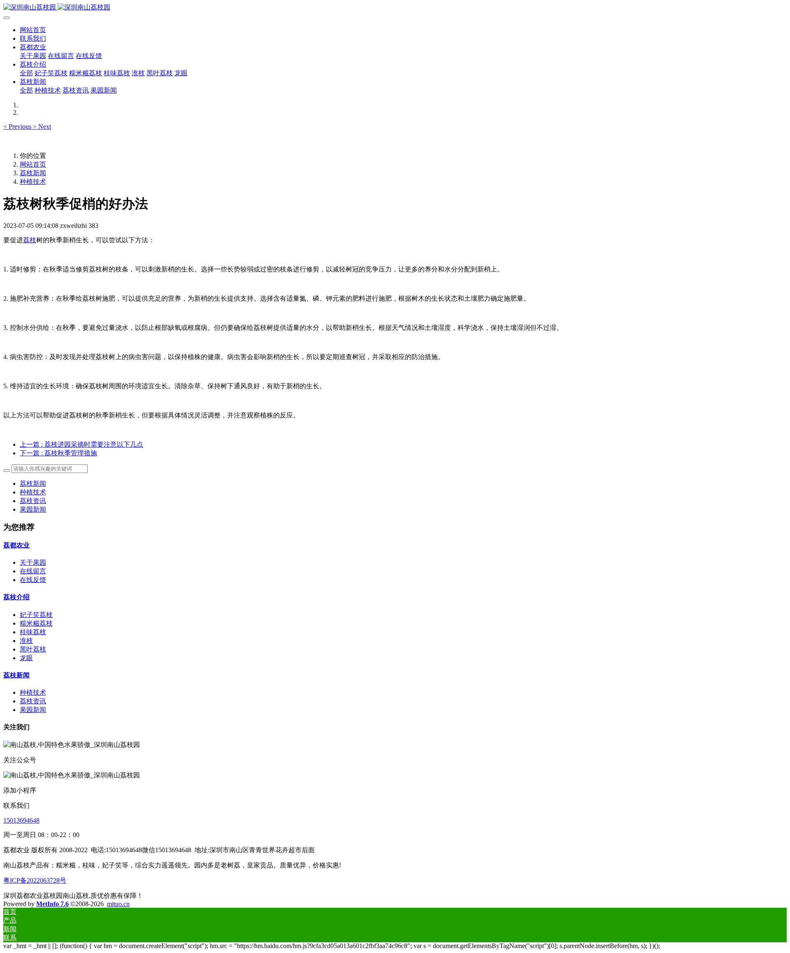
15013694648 (21, 820)
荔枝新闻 (33, 172)
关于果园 (33, 562)
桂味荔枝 (33, 631)
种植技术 (33, 181)
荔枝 (29, 240)
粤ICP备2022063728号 (34, 880)
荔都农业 (16, 545)
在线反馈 (33, 579)
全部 (26, 73)
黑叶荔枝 (33, 649)
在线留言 (33, 571)
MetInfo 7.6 (52, 903)
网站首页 (33, 29)
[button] (18, 126)
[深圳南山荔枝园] (395, 7)
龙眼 (26, 657)
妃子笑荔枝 (36, 614)
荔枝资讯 (33, 500)
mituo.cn (118, 903)
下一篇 (58, 453)
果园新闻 (33, 509)
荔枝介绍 (16, 597)
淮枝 (26, 640)
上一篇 (81, 444)
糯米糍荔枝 (36, 623)
